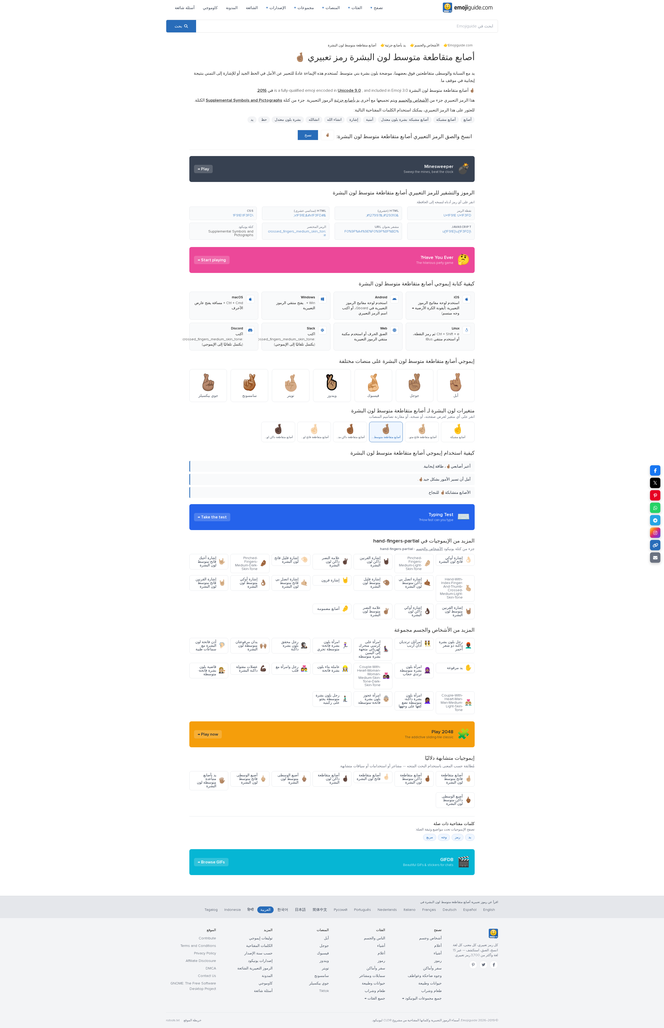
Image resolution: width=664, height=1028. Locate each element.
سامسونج (321, 976)
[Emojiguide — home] (467, 8)
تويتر (325, 968)
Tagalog (211, 909)
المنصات (331, 7)
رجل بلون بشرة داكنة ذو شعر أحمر (455, 645)
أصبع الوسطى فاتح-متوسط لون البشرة (252, 779)
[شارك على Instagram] (655, 532)
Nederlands (387, 909)
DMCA (211, 968)
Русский (340, 909)
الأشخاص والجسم (426, 45)
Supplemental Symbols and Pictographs (230, 233)
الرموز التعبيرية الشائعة (255, 968)
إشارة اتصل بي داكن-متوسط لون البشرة (415, 583)
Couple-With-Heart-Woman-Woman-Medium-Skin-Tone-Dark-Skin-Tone (373, 676)
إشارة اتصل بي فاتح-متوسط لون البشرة (291, 583)
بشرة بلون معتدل (288, 119)
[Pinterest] (473, 965)
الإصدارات (276, 7)
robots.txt (172, 1020)
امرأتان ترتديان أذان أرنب (415, 644)
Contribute (207, 938)
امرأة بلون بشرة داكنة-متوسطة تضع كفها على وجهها (415, 700)
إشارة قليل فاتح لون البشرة (291, 560)
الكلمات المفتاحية (259, 945)
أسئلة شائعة (185, 7)
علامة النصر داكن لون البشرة (335, 561)
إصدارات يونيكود (260, 961)
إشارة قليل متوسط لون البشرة (376, 583)
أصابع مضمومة (333, 608)
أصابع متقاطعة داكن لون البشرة (333, 779)
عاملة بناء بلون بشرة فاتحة (333, 669)
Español (469, 909)
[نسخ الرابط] (655, 545)
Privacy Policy (205, 953)
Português (362, 909)
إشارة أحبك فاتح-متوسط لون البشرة (211, 561)
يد (252, 119)
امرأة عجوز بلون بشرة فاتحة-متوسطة (374, 699)
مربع (429, 837)
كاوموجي (210, 7)
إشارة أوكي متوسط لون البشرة (253, 583)
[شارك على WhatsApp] (655, 508)
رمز (457, 837)
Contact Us (207, 976)
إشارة (353, 119)
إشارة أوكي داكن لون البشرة (417, 611)
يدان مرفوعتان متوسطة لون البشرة (251, 645)
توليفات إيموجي (261, 938)
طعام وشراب (431, 991)
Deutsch (450, 909)
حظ (264, 119)
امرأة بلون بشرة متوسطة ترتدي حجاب (415, 670)
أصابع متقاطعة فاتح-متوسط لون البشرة (456, 779)
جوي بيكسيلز (319, 983)
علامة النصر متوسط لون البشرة (376, 611)
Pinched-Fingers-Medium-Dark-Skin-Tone (251, 563)
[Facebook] (494, 965)
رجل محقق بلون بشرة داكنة (294, 645)
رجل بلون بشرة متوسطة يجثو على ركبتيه (332, 699)
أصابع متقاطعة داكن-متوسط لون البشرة (415, 779)
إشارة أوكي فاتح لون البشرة (455, 560)
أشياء (438, 953)
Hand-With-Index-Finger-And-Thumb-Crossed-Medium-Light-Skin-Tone (456, 588)
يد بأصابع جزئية (395, 45)
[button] (441, 213)
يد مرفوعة (459, 667)
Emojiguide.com (460, 45)
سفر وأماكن (432, 968)
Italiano (410, 909)
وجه (444, 837)
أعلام (438, 945)
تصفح (376, 7)
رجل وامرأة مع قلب (292, 669)
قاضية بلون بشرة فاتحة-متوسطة (211, 670)
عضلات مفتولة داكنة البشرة (251, 669)
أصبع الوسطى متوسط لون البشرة (293, 779)
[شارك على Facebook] (655, 470)
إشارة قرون (335, 580)
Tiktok (324, 991)
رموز (438, 961)
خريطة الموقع (192, 1020)
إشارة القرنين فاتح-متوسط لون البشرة (210, 583)
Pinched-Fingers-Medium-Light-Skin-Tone (415, 563)
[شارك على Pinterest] (655, 495)
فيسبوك (323, 953)
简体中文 (320, 909)
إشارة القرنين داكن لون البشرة (375, 561)
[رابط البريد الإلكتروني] (655, 557)
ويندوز (324, 961)
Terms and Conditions (198, 945)
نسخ (308, 135)
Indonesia (232, 909)
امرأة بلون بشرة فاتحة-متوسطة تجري (333, 645)
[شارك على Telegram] (655, 520)
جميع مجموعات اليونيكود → (422, 998)
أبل (326, 938)
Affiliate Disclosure (201, 961)
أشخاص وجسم (430, 938)
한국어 (282, 909)
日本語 (300, 909)
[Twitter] (483, 965)
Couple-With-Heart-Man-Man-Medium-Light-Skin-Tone (456, 702)
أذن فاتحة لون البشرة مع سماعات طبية (210, 645)
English (489, 909)
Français (429, 909)
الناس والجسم (374, 938)
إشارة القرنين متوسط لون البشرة (457, 611)
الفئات (355, 7)
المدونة (232, 7)
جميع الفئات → (374, 998)
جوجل (324, 945)
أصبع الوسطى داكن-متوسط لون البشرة (457, 800)
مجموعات (304, 7)
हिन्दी (250, 909)
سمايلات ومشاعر (372, 976)
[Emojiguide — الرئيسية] (493, 933)
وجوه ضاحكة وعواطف (425, 976)
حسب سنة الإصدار (258, 953)
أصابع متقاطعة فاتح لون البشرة (373, 777)
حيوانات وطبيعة (430, 983)
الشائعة (252, 7)
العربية (265, 909)
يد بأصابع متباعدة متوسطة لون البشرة (211, 780)
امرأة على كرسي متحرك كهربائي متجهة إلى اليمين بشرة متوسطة (374, 649)
